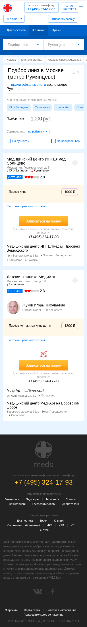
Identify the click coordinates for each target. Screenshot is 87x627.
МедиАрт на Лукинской (26, 390)
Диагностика (16, 30)
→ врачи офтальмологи (26, 84)
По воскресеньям (68, 141)
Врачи (56, 30)
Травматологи (17, 504)
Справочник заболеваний (23, 525)
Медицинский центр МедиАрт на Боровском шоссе (43, 405)
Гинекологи (12, 499)
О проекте (11, 610)
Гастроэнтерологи (44, 504)
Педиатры (32, 499)
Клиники (38, 30)
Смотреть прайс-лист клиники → (29, 206)
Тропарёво (63, 107)
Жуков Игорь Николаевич (43, 305)
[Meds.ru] (43, 454)
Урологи (71, 499)
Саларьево (42, 107)
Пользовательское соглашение (43, 614)
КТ (72, 525)
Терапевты (53, 499)
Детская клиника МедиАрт (31, 277)
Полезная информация (61, 610)
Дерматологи (70, 504)
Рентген (44, 530)
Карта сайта (32, 610)
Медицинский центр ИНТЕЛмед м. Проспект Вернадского (43, 248)
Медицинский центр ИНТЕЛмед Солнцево (36, 161)
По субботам (20, 141)
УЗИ (61, 525)
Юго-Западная (18, 107)
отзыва (14, 177)
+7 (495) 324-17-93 (41, 7)
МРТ (49, 525)
